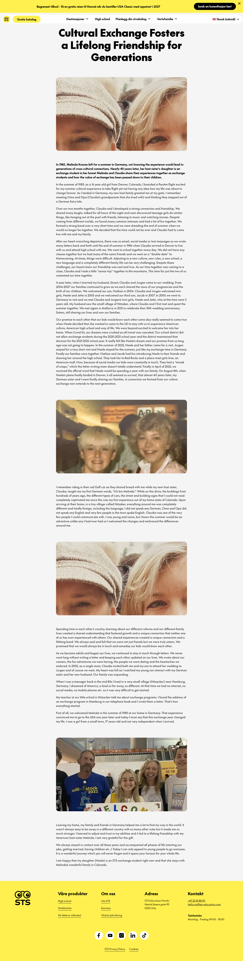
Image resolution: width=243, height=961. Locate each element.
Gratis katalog (26, 19)
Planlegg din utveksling (131, 19)
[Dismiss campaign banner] (239, 3)
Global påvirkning (111, 915)
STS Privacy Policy (115, 949)
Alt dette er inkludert (69, 915)
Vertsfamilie (165, 19)
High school (102, 19)
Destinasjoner (75, 19)
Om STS (105, 901)
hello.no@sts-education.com (204, 904)
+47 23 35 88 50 (196, 900)
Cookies (133, 949)
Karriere (106, 908)
